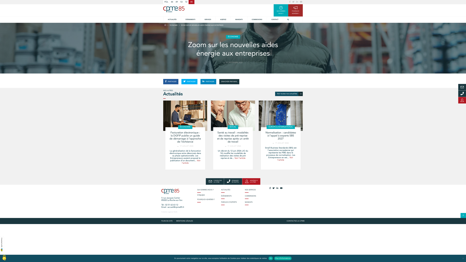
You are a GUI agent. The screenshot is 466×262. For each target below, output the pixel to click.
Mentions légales (184, 221)
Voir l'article (240, 158)
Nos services (250, 190)
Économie (174, 25)
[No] (463, 258)
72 (186, 2)
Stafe (175, 212)
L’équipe (201, 195)
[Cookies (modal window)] (4, 258)
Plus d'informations (282, 258)
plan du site (167, 221)
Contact (274, 19)
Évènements (190, 19)
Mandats (239, 19)
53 (181, 2)
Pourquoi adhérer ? (206, 199)
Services (207, 19)
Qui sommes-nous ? (205, 190)
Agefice (223, 19)
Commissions (257, 19)
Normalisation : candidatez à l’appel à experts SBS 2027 (281, 135)
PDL (166, 2)
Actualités (172, 19)
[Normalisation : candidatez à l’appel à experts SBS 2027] (281, 116)
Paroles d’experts (229, 202)
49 (177, 2)
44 (172, 2)
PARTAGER (171, 81)
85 (191, 2)
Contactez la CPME (296, 221)
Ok (271, 258)
